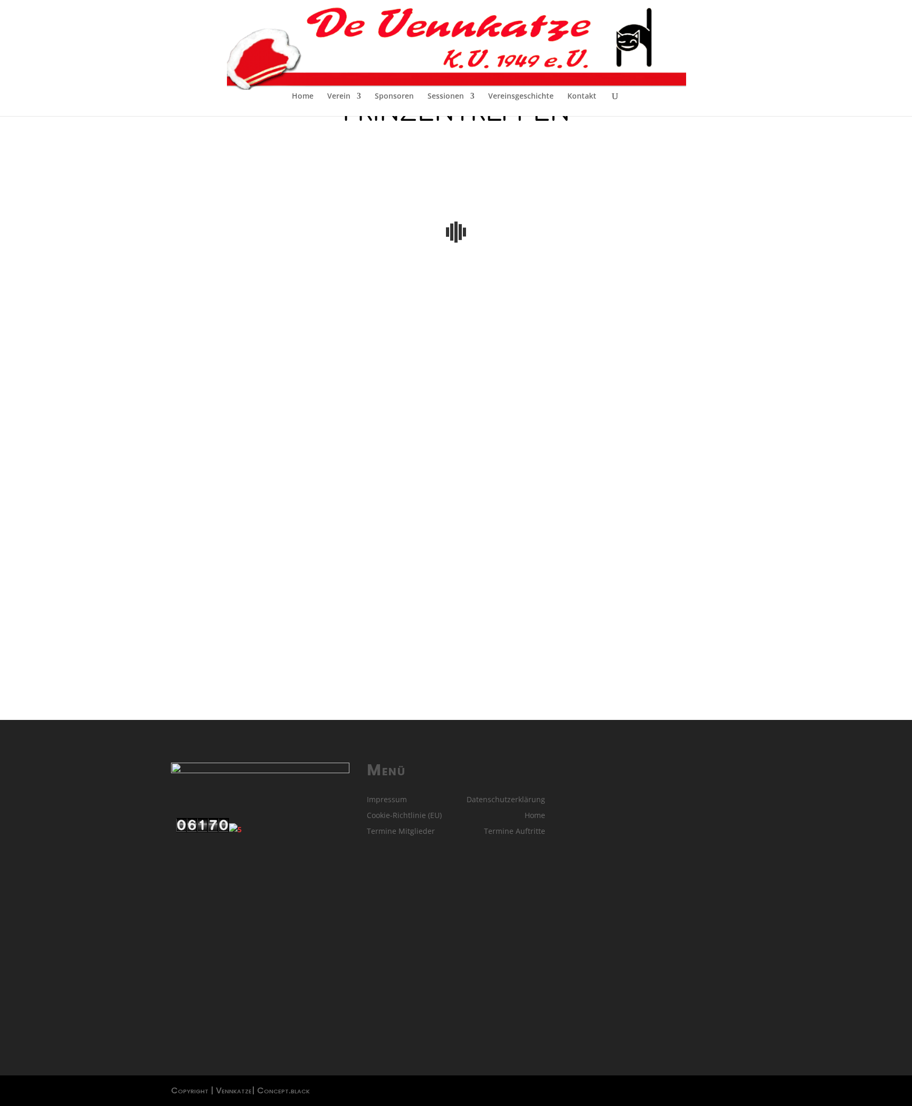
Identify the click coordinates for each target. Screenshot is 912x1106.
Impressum (387, 800)
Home (303, 96)
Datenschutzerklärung (506, 800)
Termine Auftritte (514, 832)
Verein (338, 96)
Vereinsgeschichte (521, 96)
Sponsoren (394, 96)
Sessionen (446, 96)
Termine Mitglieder (401, 832)
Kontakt (581, 96)
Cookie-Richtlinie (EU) (404, 816)
